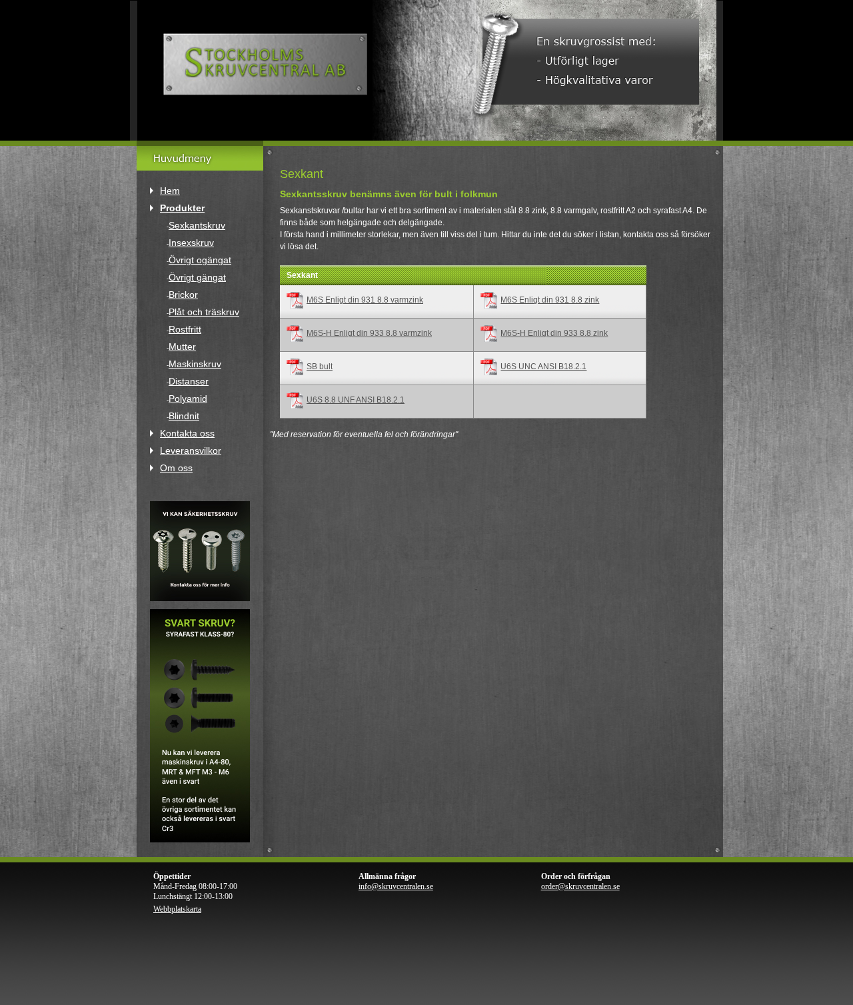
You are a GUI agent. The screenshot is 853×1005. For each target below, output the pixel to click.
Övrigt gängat (197, 277)
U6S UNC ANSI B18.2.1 (543, 366)
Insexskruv (191, 242)
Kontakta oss (187, 433)
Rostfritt (185, 329)
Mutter (182, 346)
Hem (170, 190)
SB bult (320, 366)
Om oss (176, 468)
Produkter (182, 208)
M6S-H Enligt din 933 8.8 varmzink (369, 333)
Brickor (183, 294)
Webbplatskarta (177, 909)
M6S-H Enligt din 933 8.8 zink (554, 333)
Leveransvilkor (190, 450)
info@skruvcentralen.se (396, 886)
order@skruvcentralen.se (580, 886)
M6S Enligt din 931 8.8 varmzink (365, 300)
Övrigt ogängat (200, 260)
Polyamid (188, 398)
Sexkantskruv (197, 225)
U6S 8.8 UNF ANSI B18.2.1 (356, 400)
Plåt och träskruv (204, 312)
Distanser (189, 381)
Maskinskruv (195, 364)
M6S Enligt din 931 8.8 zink (549, 300)
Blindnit (184, 416)
